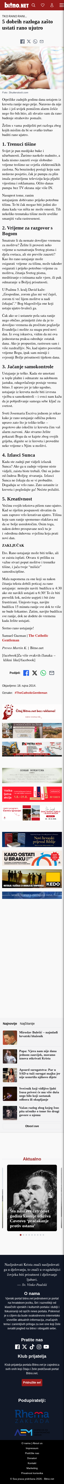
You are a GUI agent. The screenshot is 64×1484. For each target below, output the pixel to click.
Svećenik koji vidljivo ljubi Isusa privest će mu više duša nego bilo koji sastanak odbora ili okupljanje (39, 1094)
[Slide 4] (29, 1235)
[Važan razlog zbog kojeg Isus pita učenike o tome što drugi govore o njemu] (10, 1113)
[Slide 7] (37, 1235)
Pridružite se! (32, 1382)
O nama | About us (32, 1443)
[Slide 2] (23, 1235)
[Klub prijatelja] (43, 5)
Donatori (32, 1458)
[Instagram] (39, 1347)
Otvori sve (32, 1125)
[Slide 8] (40, 1235)
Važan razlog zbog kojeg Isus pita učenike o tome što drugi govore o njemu (39, 1111)
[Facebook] (17, 1347)
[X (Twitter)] (24, 1347)
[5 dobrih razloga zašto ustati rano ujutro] (32, 68)
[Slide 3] (26, 1235)
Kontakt (32, 1463)
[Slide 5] (32, 1235)
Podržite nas (32, 1453)
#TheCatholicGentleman (31, 692)
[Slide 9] (43, 1235)
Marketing (32, 1468)
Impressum (32, 1448)
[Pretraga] (33, 5)
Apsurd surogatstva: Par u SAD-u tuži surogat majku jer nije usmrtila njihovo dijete (39, 1073)
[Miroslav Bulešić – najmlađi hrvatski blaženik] (10, 1038)
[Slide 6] (35, 1235)
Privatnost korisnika (32, 1473)
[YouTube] (46, 1347)
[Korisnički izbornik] (52, 5)
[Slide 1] (21, 1235)
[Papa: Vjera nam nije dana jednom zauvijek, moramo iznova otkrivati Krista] (10, 1056)
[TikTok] (32, 1347)
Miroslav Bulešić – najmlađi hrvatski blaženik (38, 1034)
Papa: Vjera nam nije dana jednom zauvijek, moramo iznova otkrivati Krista (38, 1054)
